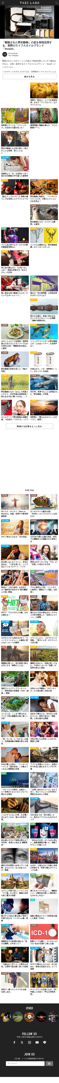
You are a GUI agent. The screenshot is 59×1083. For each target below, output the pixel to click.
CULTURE (4, 109)
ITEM (32, 277)
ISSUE (3, 229)
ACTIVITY (33, 84)
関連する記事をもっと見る (29, 426)
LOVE (32, 546)
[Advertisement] (29, 460)
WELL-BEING (5, 157)
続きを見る (29, 76)
